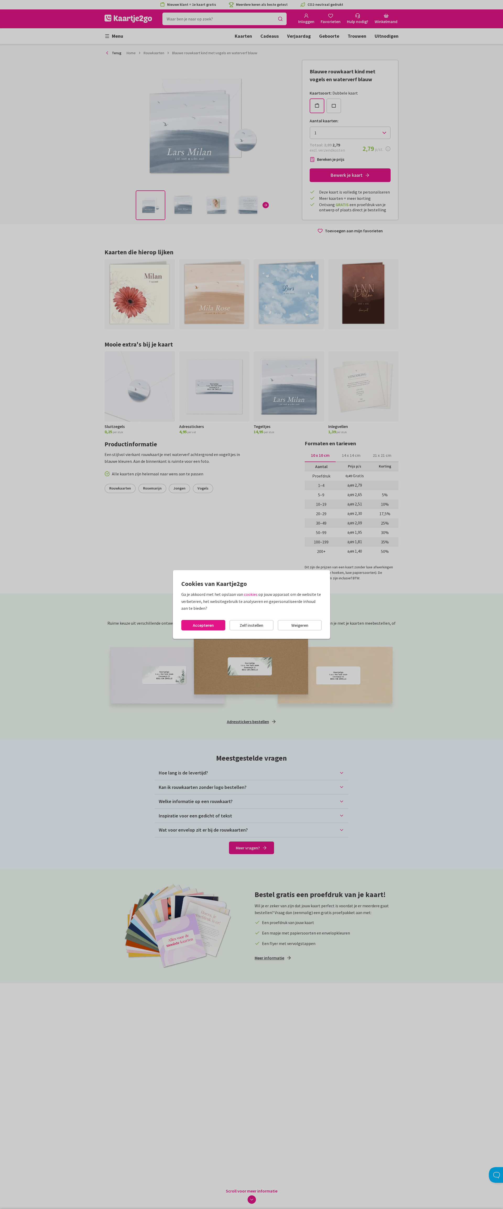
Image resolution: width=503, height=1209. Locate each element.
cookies (251, 594)
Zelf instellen (251, 625)
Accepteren (203, 625)
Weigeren (299, 625)
